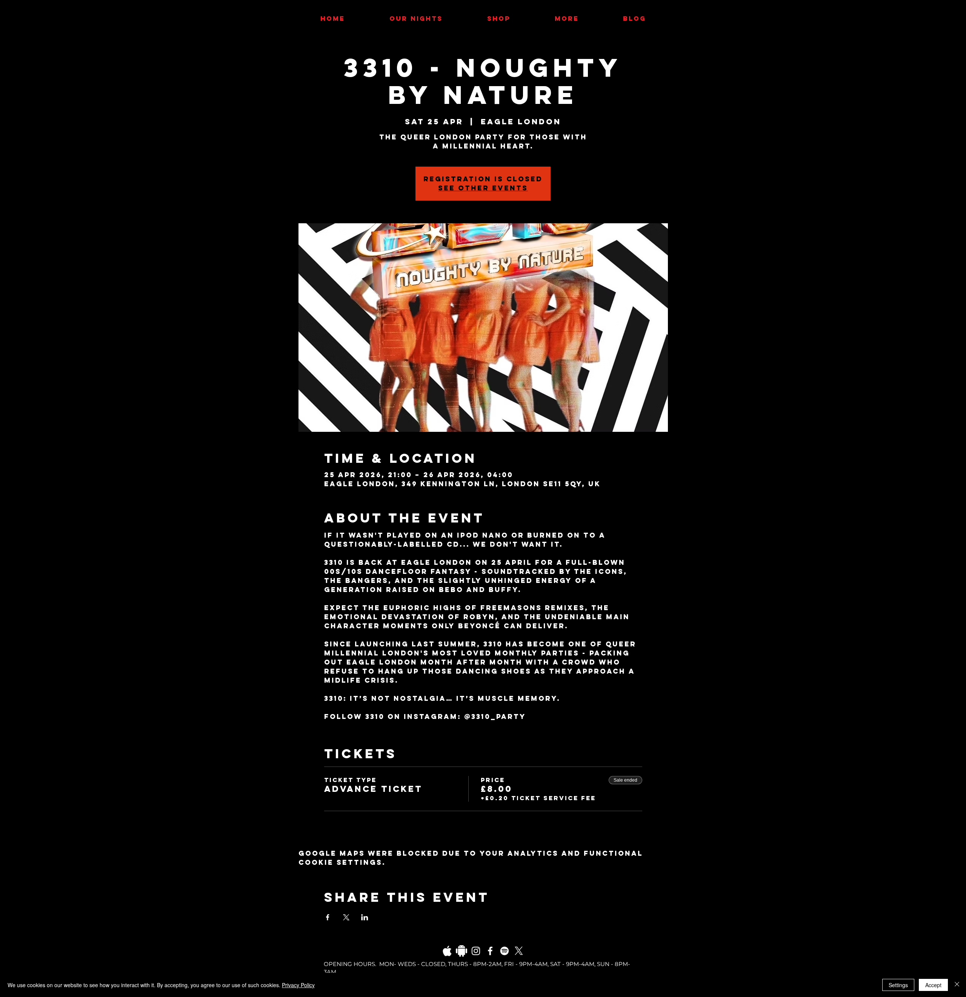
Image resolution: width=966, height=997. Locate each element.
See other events (483, 188)
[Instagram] (475, 951)
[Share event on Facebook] (327, 917)
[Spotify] (504, 951)
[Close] (956, 985)
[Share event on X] (346, 917)
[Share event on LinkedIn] (364, 917)
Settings (898, 985)
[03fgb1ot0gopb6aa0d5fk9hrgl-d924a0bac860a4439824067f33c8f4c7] (447, 951)
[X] (519, 951)
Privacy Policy (298, 985)
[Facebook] (490, 951)
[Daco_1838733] (461, 951)
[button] (566, 18)
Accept (933, 985)
